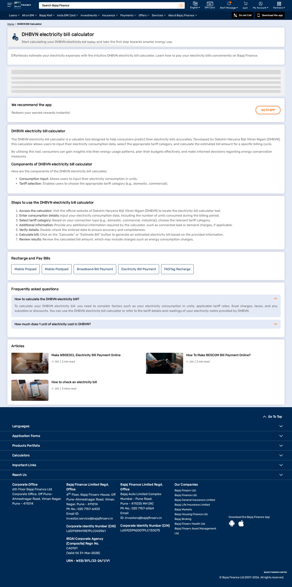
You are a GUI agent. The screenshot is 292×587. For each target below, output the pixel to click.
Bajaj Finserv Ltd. (185, 490)
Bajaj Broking (183, 519)
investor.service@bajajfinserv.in (89, 518)
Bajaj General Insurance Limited (195, 500)
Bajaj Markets (183, 509)
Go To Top (275, 416)
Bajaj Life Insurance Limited (192, 504)
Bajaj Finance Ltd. (186, 495)
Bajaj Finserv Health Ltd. (190, 523)
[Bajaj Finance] (22, 5)
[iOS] (241, 524)
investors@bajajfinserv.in (143, 518)
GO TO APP (268, 110)
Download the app (272, 15)
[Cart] (245, 3)
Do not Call (245, 15)
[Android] (232, 524)
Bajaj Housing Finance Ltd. (191, 514)
